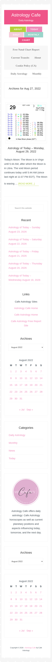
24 (21, 391)
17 (21, 385)
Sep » (29, 409)
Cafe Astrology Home (26, 314)
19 (31, 385)
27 (36, 391)
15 (11, 385)
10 (21, 378)
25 (26, 391)
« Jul (21, 409)
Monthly (13, 443)
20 (36, 385)
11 (26, 378)
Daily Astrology (17, 435)
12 (31, 378)
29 (11, 398)
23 (16, 391)
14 (41, 378)
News (12, 450)
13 (36, 378)
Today (12, 458)
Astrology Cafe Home (26, 308)
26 (31, 391)
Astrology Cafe (26, 14)
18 (26, 385)
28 (41, 391)
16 (16, 385)
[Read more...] (26, 184)
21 (41, 385)
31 (21, 398)
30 (16, 398)
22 (11, 391)
